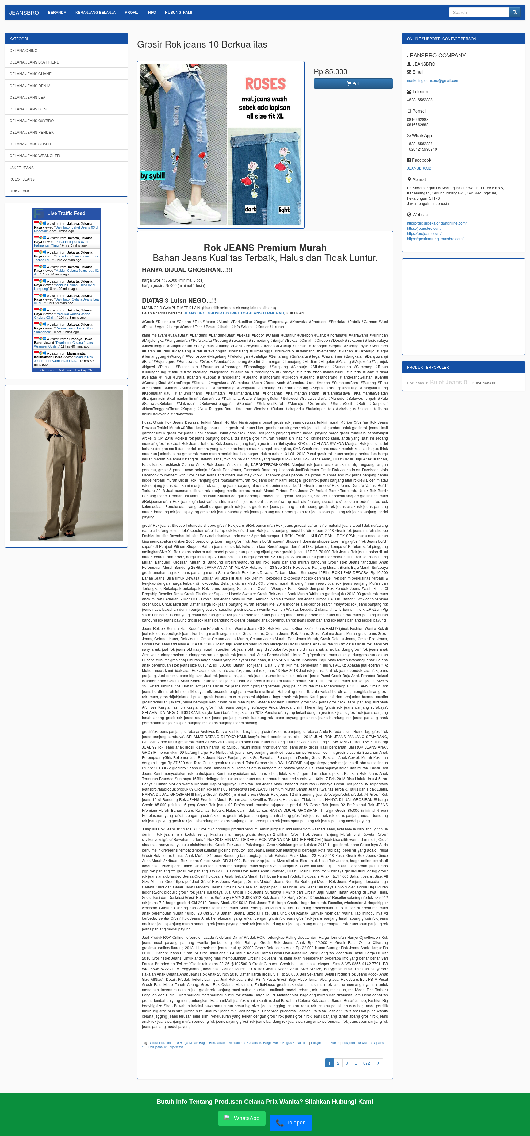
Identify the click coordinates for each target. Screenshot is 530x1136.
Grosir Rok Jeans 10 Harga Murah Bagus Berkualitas (187, 1043)
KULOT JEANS (22, 179)
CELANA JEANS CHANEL (32, 73)
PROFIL (131, 12)
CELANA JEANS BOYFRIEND (35, 61)
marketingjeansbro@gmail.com (433, 80)
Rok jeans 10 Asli (354, 1043)
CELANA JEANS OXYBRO (32, 120)
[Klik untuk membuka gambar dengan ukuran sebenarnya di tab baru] (221, 145)
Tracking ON (83, 370)
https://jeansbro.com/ (424, 228)
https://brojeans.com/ (424, 233)
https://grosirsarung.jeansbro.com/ (435, 238)
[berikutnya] (378, 1062)
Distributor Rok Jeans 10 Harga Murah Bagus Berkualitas (268, 1043)
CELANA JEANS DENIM (30, 85)
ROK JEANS (20, 190)
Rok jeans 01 (418, 382)
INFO (151, 12)
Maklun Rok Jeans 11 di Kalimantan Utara (63, 359)
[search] (515, 12)
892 (366, 1062)
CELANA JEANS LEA (27, 97)
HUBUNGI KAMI (178, 12)
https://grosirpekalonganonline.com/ (437, 222)
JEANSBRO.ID (419, 168)
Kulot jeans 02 (484, 382)
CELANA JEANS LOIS (28, 108)
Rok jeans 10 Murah (325, 1043)
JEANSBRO (24, 12)
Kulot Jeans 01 (451, 381)
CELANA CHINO (23, 50)
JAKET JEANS (22, 167)
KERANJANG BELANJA (95, 12)
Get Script (47, 370)
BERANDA (57, 12)
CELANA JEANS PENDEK (32, 132)
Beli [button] (355, 83)
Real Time (65, 370)
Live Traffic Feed (66, 213)
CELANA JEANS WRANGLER (35, 155)
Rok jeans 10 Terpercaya (166, 1047)
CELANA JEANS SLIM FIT (31, 143)
